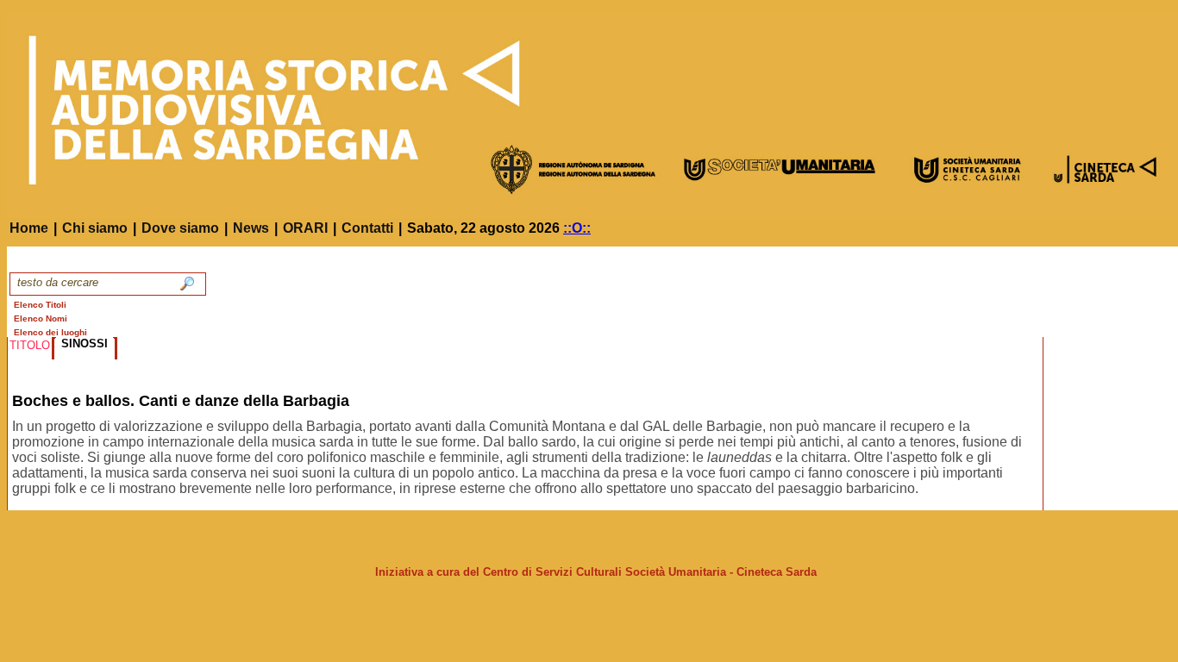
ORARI (305, 228)
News (251, 228)
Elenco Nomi (40, 318)
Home (28, 228)
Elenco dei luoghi (50, 332)
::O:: (577, 228)
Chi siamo (95, 228)
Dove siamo (180, 228)
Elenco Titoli (40, 304)
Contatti (367, 228)
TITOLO (29, 345)
